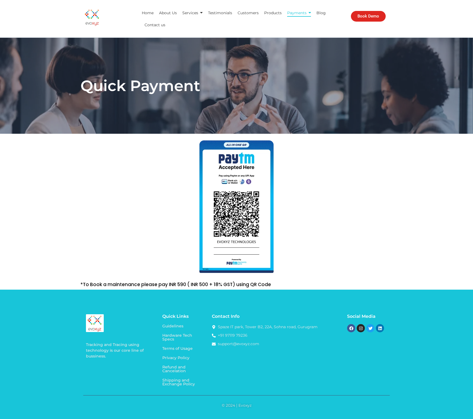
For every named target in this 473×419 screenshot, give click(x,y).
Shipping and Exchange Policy (178, 382)
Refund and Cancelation (174, 369)
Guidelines (172, 326)
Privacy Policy (175, 357)
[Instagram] (361, 328)
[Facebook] (351, 328)
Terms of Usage (177, 348)
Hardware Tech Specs (177, 337)
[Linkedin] (380, 328)
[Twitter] (370, 328)
